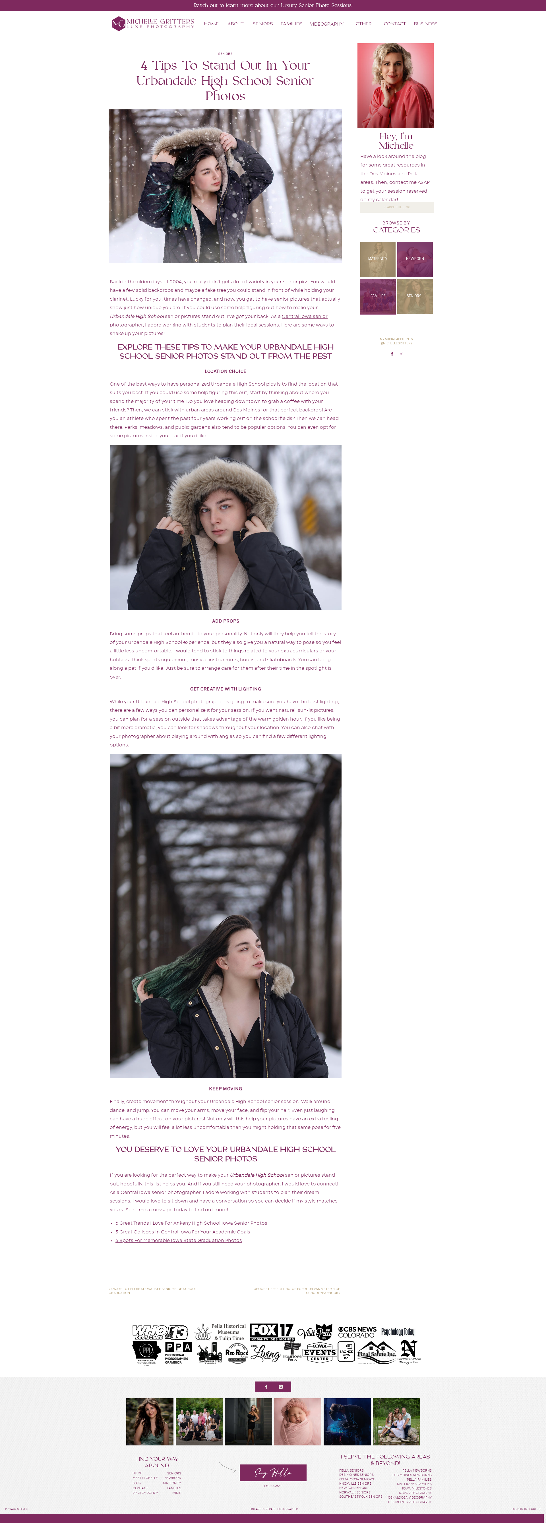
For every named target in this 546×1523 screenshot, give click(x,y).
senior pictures (302, 1175)
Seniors (225, 54)
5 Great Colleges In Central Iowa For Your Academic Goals (182, 1232)
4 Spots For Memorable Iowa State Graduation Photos (178, 1240)
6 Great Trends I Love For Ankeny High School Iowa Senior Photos (191, 1223)
